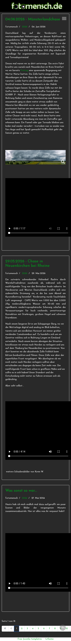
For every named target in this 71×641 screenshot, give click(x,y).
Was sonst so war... (21, 491)
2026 (24, 27)
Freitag (24, 70)
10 (67, 628)
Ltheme (49, 639)
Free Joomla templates (30, 639)
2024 (24, 498)
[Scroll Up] (63, 628)
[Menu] (64, 18)
